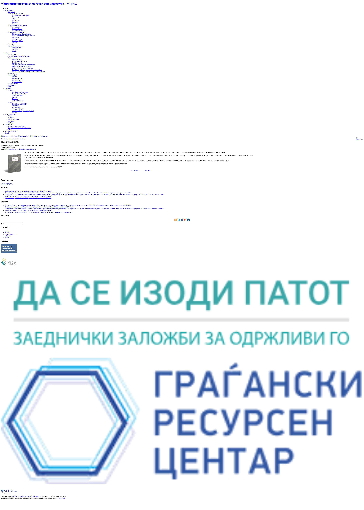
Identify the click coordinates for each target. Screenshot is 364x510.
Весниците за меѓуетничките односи (13, 139)
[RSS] (176, 220)
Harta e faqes (62, 498)
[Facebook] (182, 220)
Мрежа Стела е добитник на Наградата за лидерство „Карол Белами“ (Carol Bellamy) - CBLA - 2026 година (39, 207)
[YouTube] (185, 220)
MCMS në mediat (35, 496)
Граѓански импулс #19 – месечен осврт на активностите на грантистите (28, 191)
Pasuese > (148, 170)
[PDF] (357, 140)
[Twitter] (179, 220)
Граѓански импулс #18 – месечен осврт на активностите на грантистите (28, 196)
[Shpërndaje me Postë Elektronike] (362, 139)
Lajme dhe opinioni (23, 496)
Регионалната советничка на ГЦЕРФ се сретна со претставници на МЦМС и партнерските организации (38, 212)
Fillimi (15, 496)
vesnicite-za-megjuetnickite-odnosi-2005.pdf (22, 149)
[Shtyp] (360, 139)
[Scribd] (188, 220)
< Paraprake (135, 170)
